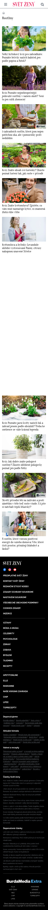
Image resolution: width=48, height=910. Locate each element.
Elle (5, 680)
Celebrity (8, 633)
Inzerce (7, 613)
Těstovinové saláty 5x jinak (12, 751)
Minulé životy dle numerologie (29, 735)
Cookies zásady (12, 608)
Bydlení (7, 655)
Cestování (19, 723)
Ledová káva (26, 769)
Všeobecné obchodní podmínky (21, 602)
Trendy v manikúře (9, 735)
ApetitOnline (10, 675)
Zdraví (6, 644)
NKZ (13, 893)
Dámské (35, 890)
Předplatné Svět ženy (15, 575)
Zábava (7, 650)
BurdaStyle (35, 893)
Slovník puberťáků (22, 720)
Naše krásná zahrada (15, 691)
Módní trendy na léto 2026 (22, 740)
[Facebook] (4, 569)
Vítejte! (28, 725)
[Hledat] (42, 3)
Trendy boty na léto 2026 (31, 742)
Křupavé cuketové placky (20, 754)
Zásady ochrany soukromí (18, 592)
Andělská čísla (9, 723)
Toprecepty (10, 707)
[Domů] (24, 3)
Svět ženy (13, 890)
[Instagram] (9, 569)
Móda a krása (11, 628)
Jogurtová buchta (10, 764)
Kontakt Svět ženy (13, 581)
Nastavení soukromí (14, 597)
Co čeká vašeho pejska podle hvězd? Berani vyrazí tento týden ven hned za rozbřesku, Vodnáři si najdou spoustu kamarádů (23, 820)
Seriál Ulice (33, 737)
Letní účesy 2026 (14, 742)
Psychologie (10, 639)
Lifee (6, 702)
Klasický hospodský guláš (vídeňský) (25, 761)
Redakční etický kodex (16, 586)
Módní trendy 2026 (17, 725)
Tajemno (8, 660)
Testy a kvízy (35, 720)
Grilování (37, 725)
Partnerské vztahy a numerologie (15, 737)
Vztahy (7, 623)
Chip (5, 697)
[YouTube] (14, 569)
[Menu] (5, 4)
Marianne (8, 686)
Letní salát (14, 766)
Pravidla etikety (8, 720)
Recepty (7, 666)
